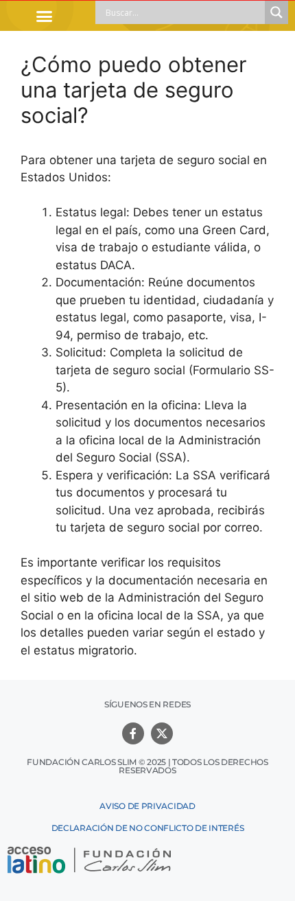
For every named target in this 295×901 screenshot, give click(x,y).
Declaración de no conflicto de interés (147, 828)
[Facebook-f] (133, 733)
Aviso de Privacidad (147, 806)
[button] (45, 16)
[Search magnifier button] (276, 12)
